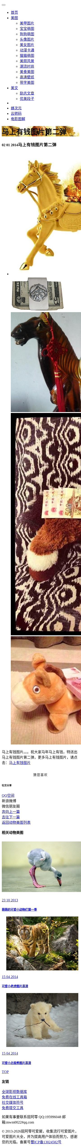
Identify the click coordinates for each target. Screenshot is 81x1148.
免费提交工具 (12, 1108)
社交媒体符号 (12, 1102)
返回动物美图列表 (16, 822)
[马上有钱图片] (37, 310)
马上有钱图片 (20, 763)
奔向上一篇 (11, 812)
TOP (5, 1072)
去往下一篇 (11, 817)
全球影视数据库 (14, 1092)
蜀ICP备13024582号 (46, 1142)
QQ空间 (8, 795)
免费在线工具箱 (14, 1097)
